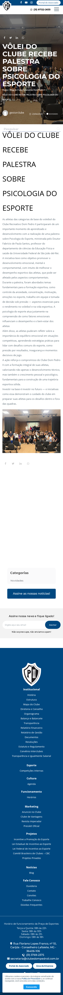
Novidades (53, 114)
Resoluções (32, 741)
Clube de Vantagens (31, 816)
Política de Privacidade (31, 979)
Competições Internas (31, 770)
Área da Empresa (44, 966)
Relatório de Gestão (31, 732)
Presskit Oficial (31, 826)
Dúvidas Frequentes (31, 904)
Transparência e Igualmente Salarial (31, 755)
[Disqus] (31, 512)
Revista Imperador (32, 821)
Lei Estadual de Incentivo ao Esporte (31, 844)
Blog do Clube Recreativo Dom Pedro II (27, 89)
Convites (31, 895)
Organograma (31, 713)
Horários (31, 797)
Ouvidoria (31, 886)
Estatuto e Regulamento (31, 746)
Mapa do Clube (31, 704)
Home (5, 89)
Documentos (31, 737)
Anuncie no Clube (31, 811)
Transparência (31, 723)
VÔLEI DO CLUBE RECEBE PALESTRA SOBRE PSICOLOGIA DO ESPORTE (6, 6)
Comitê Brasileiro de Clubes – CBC (31, 853)
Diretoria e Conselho (32, 709)
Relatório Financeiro (31, 727)
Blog (31, 872)
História (31, 694)
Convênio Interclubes (31, 751)
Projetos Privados (31, 858)
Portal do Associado (48, 2)
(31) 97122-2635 (41, 9)
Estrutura (31, 699)
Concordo (31, 987)
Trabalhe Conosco (31, 900)
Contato (31, 890)
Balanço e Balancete (31, 718)
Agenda (31, 783)
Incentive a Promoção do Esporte (31, 839)
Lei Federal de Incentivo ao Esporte (31, 848)
